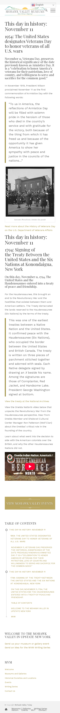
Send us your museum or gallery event (27, 643)
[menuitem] (44, 10)
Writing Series (11, 687)
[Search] (44, 10)
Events (8, 682)
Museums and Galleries (16, 674)
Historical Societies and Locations (20, 678)
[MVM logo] (25, 10)
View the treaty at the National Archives (27, 401)
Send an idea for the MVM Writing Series (27, 647)
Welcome (9, 669)
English (39, 5)
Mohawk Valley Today (23, 705)
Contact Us (10, 691)
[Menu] (51, 10)
